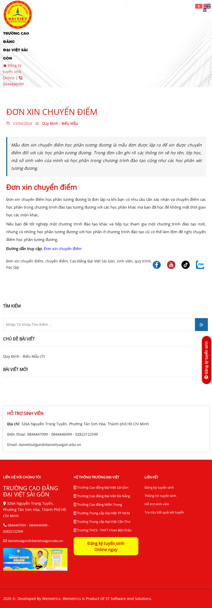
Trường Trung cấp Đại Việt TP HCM (103, 513)
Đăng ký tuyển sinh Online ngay (105, 546)
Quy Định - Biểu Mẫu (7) (23, 356)
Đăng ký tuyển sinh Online (12, 71)
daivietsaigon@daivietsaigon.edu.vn (50, 444)
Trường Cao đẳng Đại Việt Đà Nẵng (103, 496)
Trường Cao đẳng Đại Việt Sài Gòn (102, 487)
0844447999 (37, 434)
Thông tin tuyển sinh (160, 495)
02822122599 (86, 434)
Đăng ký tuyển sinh (159, 487)
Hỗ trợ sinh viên (157, 504)
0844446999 (61, 434)
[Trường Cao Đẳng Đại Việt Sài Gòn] (199, 5)
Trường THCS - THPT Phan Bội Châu (104, 530)
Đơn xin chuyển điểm (63, 248)
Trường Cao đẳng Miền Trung (99, 504)
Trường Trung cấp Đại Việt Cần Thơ (103, 521)
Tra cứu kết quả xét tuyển (164, 512)
